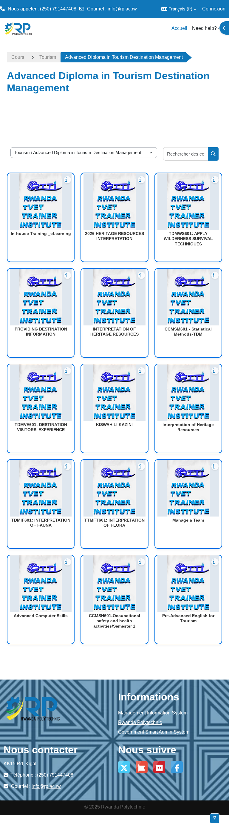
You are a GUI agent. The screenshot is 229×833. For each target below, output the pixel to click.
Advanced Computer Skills (41, 615)
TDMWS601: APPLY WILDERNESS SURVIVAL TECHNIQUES (188, 238)
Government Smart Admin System (153, 731)
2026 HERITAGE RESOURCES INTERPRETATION (114, 236)
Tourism (47, 57)
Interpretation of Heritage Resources (188, 427)
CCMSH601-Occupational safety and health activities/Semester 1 (114, 620)
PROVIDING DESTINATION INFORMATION (41, 332)
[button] (179, 9)
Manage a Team (188, 520)
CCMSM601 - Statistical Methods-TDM (188, 332)
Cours (17, 57)
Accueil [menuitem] (179, 28)
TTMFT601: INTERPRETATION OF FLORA (114, 523)
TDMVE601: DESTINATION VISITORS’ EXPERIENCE (41, 427)
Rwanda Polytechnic (140, 722)
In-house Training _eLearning (41, 233)
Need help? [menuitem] (204, 28)
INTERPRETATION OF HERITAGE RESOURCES (114, 332)
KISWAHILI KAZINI (114, 424)
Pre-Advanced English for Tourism (188, 618)
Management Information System (153, 712)
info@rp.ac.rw (122, 8)
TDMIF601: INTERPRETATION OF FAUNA (40, 523)
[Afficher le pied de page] (214, 818)
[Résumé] (67, 179)
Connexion (213, 8)
